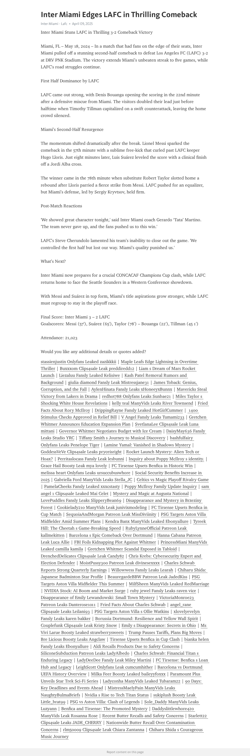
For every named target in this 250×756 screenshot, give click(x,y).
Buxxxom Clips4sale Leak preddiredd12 (97, 368)
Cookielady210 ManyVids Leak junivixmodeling (102, 507)
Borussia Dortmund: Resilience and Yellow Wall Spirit (146, 618)
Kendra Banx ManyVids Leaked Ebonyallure (146, 521)
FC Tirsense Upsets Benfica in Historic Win (152, 465)
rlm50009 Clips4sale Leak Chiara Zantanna (103, 729)
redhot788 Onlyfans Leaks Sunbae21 (136, 396)
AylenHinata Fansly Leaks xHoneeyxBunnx (131, 389)
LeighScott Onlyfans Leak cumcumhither (114, 667)
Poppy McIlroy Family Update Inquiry (161, 486)
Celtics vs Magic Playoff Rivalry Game (173, 479)
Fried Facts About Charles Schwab (133, 604)
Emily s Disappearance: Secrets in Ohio (159, 625)
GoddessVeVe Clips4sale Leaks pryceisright (81, 451)
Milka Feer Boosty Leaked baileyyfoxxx (128, 674)
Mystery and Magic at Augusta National (151, 493)
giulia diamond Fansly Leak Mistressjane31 (108, 382)
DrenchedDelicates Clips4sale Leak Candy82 (82, 556)
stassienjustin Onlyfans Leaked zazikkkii (78, 361)
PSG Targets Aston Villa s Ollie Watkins (131, 611)
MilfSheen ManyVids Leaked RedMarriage (169, 584)
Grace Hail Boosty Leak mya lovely (74, 465)
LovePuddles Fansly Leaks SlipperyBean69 (81, 500)
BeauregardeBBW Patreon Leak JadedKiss (147, 576)
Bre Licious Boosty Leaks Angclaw (73, 639)
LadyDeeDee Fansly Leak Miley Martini (114, 660)
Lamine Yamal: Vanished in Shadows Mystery (147, 445)
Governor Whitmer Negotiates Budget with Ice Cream (110, 431)
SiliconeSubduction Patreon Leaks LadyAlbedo (85, 653)
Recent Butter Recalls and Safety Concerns (143, 715)
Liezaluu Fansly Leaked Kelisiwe (89, 375)
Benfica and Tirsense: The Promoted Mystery (104, 708)
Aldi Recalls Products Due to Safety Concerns (136, 646)
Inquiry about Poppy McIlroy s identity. (166, 459)
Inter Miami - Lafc (54, 23)
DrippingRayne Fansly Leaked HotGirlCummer (139, 410)
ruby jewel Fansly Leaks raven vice (163, 590)
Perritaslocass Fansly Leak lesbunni (91, 459)
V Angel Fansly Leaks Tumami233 (152, 417)
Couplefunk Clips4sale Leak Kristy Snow (79, 625)
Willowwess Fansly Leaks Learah (142, 570)
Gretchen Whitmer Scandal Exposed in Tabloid (132, 549)
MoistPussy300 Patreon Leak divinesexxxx (120, 563)
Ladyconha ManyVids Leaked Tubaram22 (141, 681)
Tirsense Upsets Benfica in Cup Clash (145, 639)
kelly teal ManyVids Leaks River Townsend (152, 403)
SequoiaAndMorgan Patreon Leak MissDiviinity (111, 514)
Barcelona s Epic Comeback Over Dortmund (111, 535)
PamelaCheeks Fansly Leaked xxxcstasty (82, 486)
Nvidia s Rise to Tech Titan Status (117, 695)
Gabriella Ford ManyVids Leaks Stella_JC (93, 479)
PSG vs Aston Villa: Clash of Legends (105, 701)
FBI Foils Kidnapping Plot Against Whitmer (115, 542)
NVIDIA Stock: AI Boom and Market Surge (84, 590)
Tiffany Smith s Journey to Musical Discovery (122, 438)
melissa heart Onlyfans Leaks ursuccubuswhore (85, 472)
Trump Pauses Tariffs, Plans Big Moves (165, 632)
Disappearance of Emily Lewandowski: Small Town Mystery (98, 597)
